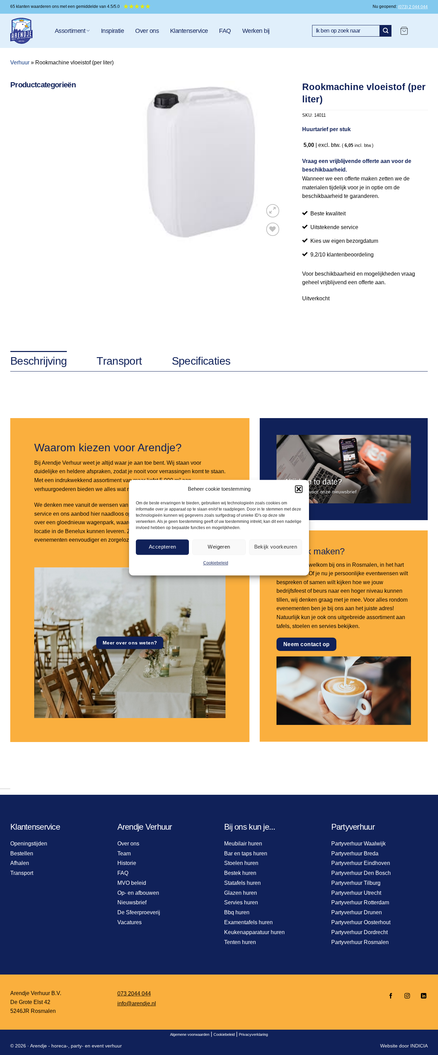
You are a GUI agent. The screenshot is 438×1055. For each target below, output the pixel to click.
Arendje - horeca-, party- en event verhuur (76, 1045)
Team (124, 853)
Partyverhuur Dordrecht (359, 932)
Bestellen (21, 853)
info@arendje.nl (136, 1003)
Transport (21, 873)
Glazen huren (240, 893)
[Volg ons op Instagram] (407, 996)
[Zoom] (273, 210)
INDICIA (419, 1045)
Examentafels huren (248, 922)
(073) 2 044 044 (413, 6)
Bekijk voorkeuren (275, 547)
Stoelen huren (241, 863)
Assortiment (70, 30)
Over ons (147, 30)
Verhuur (19, 62)
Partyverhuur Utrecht (356, 893)
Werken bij (256, 30)
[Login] (421, 30)
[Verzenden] (385, 31)
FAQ (225, 30)
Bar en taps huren (245, 853)
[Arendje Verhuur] (27, 31)
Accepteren (162, 547)
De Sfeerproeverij (138, 912)
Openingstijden (28, 843)
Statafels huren (242, 883)
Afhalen (19, 863)
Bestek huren (240, 873)
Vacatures (129, 922)
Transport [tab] (119, 361)
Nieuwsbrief (131, 902)
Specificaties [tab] (201, 361)
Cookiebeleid (215, 563)
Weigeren (219, 547)
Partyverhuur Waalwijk (358, 843)
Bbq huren (236, 912)
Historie (126, 863)
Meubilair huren (243, 843)
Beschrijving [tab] (38, 361)
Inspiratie (112, 30)
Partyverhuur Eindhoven (360, 863)
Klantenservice (189, 30)
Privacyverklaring (253, 1034)
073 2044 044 (134, 993)
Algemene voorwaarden (189, 1034)
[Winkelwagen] (404, 30)
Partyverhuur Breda (354, 853)
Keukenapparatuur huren (254, 932)
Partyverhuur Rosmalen (360, 942)
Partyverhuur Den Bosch (361, 873)
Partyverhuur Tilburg (356, 883)
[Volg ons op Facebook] (391, 996)
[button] (298, 489)
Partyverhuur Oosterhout (360, 922)
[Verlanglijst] (273, 229)
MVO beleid (131, 883)
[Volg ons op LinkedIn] (421, 996)
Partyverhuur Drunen (356, 912)
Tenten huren (240, 942)
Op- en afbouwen (138, 893)
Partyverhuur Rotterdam (360, 902)
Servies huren (241, 902)
